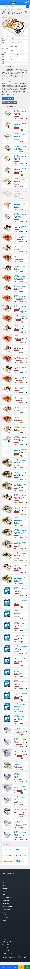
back (9, 967)
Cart (27, 967)
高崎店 (4, 920)
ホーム (1, 9)
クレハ (11, 38)
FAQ (3, 885)
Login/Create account (6, 897)
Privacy (4, 894)
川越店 (4, 923)
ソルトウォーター (6, 950)
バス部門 (4, 914)
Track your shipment (6, 876)
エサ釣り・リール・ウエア (8, 953)
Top (15, 967)
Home (3, 967)
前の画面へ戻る (8, 98)
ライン (5, 9)
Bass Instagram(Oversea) (8, 933)
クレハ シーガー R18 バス (20, 226)
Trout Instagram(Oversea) (8, 930)
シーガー (12, 45)
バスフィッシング (6, 944)
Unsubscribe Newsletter (7, 906)
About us (4, 879)
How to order (5, 882)
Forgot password (5, 900)
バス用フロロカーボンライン (11, 9)
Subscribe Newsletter (6, 903)
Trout (4, 939)
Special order (5, 888)
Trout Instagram (6, 909)
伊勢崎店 (5, 927)
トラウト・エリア (6, 947)
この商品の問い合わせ (10, 102)
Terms (3, 891)
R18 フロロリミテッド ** (20, 45)
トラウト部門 (5, 917)
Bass (4, 936)
